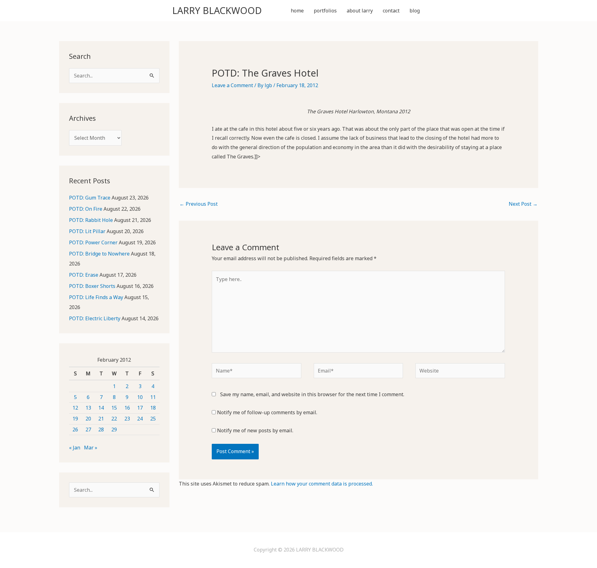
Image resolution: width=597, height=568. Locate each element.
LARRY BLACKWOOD (217, 10)
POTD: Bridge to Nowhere (99, 253)
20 (88, 418)
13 (88, 407)
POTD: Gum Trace (89, 197)
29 (114, 429)
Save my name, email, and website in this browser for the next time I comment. (312, 394)
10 (140, 397)
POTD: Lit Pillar (87, 231)
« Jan (74, 447)
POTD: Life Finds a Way (96, 297)
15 (114, 407)
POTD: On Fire (85, 208)
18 (153, 407)
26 (75, 429)
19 (75, 418)
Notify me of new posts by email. (255, 430)
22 (114, 418)
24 (140, 418)
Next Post (523, 203)
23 (127, 418)
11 (153, 397)
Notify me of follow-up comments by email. (267, 412)
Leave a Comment (232, 85)
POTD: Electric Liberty (94, 318)
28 (101, 429)
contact (391, 10)
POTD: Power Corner (93, 242)
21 (101, 418)
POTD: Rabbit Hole (91, 220)
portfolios (325, 10)
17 (140, 407)
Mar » (90, 447)
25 (153, 418)
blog (415, 10)
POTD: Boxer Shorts (92, 286)
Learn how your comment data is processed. (322, 483)
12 (75, 407)
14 (101, 407)
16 (127, 407)
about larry (360, 10)
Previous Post (198, 203)
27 (88, 429)
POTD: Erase (83, 274)
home (297, 10)
